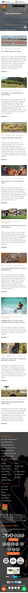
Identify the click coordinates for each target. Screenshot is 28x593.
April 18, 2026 (8, 90)
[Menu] (24, 9)
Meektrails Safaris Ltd (11, 585)
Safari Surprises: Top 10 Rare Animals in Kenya (12, 182)
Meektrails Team (21, 356)
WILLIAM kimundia (5, 223)
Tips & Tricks (4, 221)
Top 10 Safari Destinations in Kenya (11, 51)
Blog (2, 49)
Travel (10, 221)
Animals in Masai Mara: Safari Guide (11, 138)
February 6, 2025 (17, 316)
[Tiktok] (9, 588)
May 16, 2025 (16, 221)
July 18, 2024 (9, 265)
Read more (4, 71)
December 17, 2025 (10, 135)
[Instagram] (15, 588)
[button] (24, 588)
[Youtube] (18, 588)
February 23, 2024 (10, 356)
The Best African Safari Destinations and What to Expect (12, 402)
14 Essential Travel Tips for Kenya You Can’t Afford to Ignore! (13, 226)
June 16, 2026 (8, 49)
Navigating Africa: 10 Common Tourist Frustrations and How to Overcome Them (13, 321)
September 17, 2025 (10, 178)
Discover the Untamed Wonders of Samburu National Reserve (13, 269)
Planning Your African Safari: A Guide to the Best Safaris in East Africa (13, 359)
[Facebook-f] (12, 588)
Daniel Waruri (17, 49)
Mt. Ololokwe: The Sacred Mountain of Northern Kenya (12, 94)
